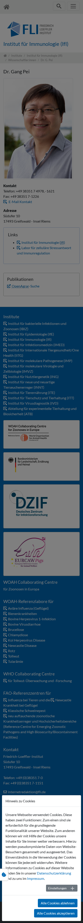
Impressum (35, 878)
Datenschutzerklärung (54, 873)
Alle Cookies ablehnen (58, 903)
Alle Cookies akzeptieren (56, 913)
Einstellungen (57, 888)
